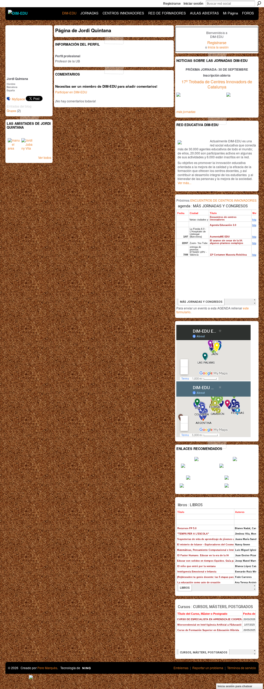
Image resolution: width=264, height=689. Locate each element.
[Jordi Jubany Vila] (27, 144)
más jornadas (185, 111)
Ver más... (184, 183)
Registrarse (172, 3)
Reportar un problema (207, 668)
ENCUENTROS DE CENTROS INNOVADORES (223, 200)
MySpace (18, 99)
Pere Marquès (47, 668)
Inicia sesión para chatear (235, 686)
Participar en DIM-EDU (71, 92)
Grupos (11, 111)
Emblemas (181, 668)
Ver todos (44, 157)
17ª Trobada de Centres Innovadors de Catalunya (217, 84)
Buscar (259, 3)
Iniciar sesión (193, 3)
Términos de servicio (241, 668)
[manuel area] (14, 144)
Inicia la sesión (218, 47)
